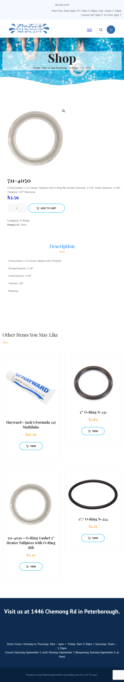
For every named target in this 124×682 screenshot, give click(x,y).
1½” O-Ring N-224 (93, 519)
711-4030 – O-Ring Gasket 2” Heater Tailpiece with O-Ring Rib (31, 542)
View (33, 446)
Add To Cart (48, 208)
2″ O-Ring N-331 (93, 412)
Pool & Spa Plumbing (54, 68)
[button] (64, 111)
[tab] (62, 248)
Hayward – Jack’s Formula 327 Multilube (31, 424)
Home (36, 68)
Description (62, 246)
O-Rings (73, 68)
